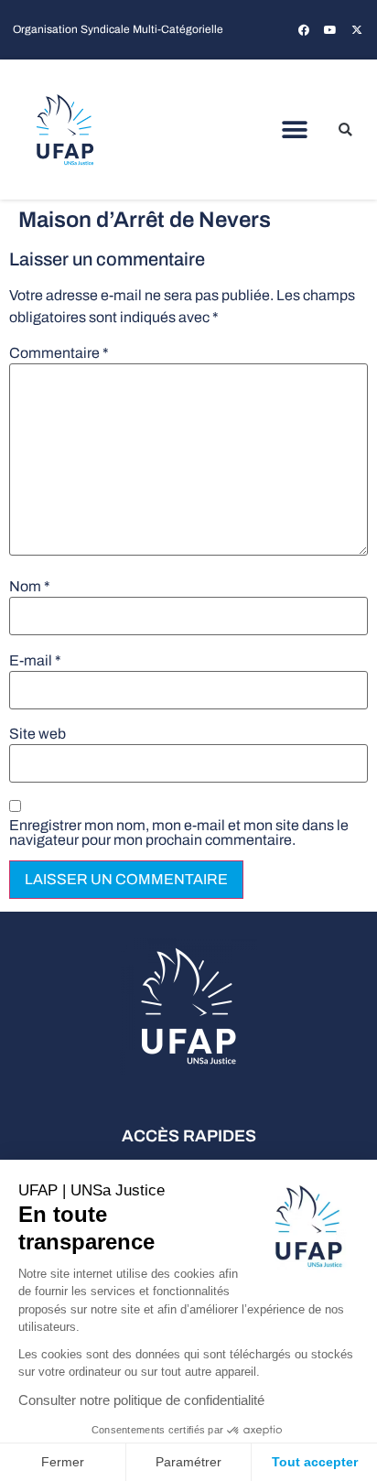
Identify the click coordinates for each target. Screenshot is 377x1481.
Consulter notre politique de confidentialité (141, 1400)
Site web (37, 734)
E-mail (35, 661)
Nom (29, 586)
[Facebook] (304, 30)
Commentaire (59, 353)
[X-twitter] (357, 30)
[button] (295, 129)
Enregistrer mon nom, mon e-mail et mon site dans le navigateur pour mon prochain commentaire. (179, 833)
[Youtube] (330, 30)
